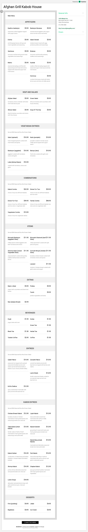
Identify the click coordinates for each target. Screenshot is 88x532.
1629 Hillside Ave (63, 18)
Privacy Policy (34, 528)
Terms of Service (27, 528)
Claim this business (64, 22)
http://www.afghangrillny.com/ (67, 28)
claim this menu (30, 522)
